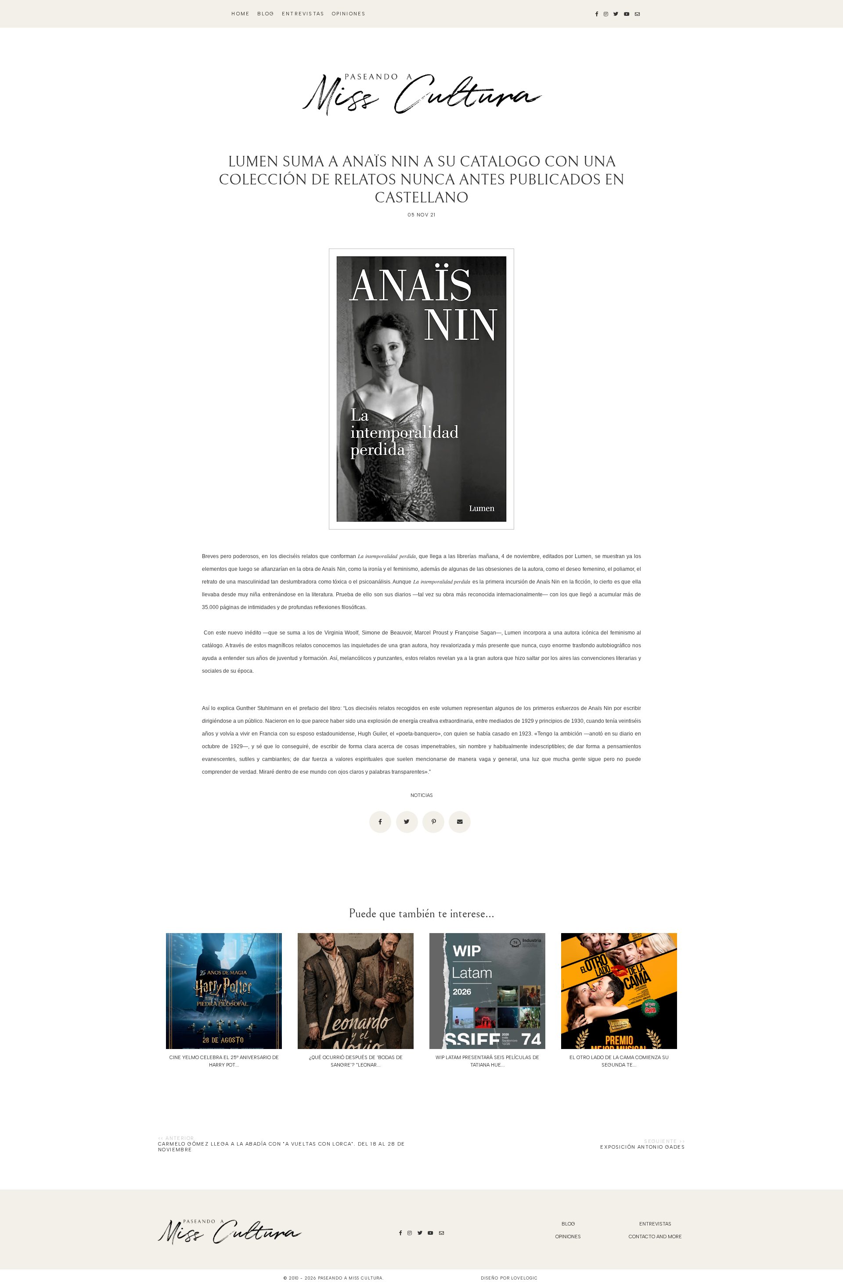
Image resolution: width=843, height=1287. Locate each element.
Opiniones (349, 14)
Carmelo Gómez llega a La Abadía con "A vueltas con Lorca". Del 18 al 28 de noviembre (281, 1147)
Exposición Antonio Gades (642, 1147)
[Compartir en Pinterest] (433, 822)
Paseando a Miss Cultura (350, 1278)
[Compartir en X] (407, 822)
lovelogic (524, 1278)
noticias (422, 795)
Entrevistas (303, 14)
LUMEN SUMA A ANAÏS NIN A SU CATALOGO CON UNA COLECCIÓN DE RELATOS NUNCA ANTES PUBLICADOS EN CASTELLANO (421, 179)
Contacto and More (655, 1237)
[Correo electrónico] (460, 822)
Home (240, 14)
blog (266, 14)
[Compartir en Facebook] (380, 822)
